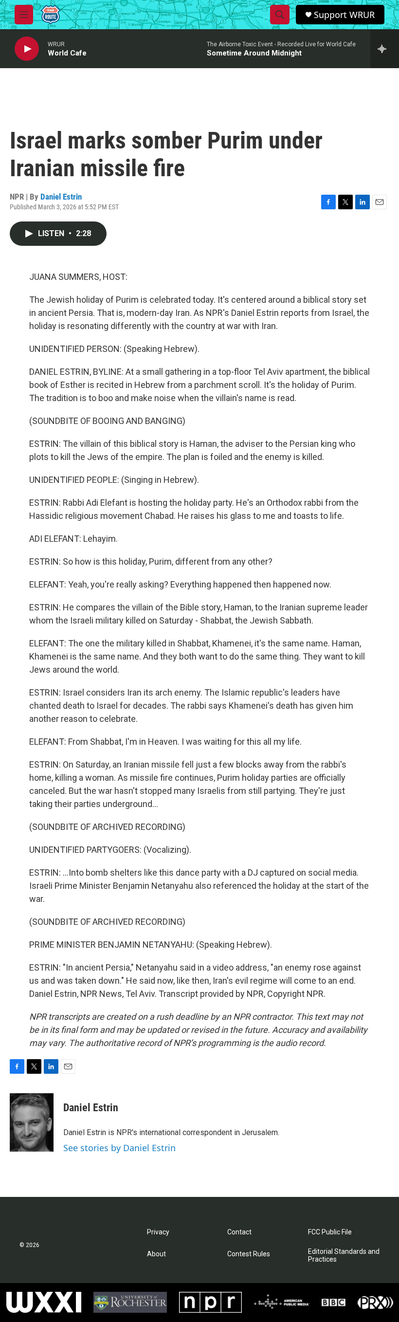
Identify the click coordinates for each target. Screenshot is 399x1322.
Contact (239, 1232)
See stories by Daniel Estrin (119, 1148)
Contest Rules (248, 1254)
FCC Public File (330, 1232)
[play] (27, 49)
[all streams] (384, 48)
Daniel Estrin (61, 197)
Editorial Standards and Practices (344, 1255)
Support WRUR (344, 15)
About (156, 1254)
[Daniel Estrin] (32, 1122)
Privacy (158, 1232)
